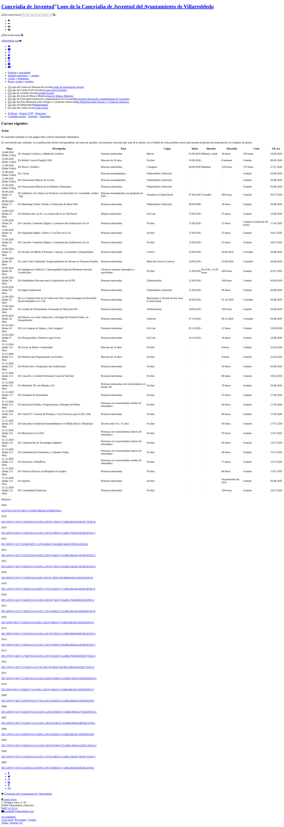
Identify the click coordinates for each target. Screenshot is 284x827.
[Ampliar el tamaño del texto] (9, 20)
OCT (21, 521)
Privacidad (20, 819)
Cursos (11, 78)
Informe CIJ (16, 822)
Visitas (4, 822)
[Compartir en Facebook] (8, 773)
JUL (11, 510)
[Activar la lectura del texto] (9, 26)
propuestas (23, 78)
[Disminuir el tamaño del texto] (9, 23)
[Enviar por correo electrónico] (9, 788)
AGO (5, 510)
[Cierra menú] (20, 40)
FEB (51, 510)
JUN (18, 510)
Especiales (45, 116)
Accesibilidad (8, 816)
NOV (13, 521)
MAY (26, 510)
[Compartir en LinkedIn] (9, 782)
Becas (11, 81)
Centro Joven (10, 799)
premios (29, 81)
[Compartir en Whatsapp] (9, 779)
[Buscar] (54, 14)
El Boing (12, 113)
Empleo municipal (17, 75)
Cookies (32, 819)
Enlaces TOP (26, 113)
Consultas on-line (17, 116)
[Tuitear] (9, 776)
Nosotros (32, 116)
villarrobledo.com (10, 40)
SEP (28, 521)
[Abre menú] (22, 35)
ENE (58, 510)
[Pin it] (9, 785)
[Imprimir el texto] (9, 29)
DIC (5, 521)
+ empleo (34, 75)
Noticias (12, 72)
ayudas (19, 81)
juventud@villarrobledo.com (19, 811)
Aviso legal (7, 819)
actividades (25, 72)
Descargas (40, 113)
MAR (43, 510)
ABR (35, 510)
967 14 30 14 (10, 808)
